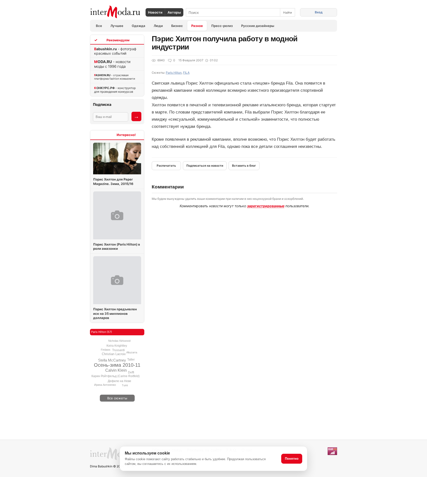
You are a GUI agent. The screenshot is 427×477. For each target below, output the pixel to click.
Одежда (138, 26)
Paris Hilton (174, 72)
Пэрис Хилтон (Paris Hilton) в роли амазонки (116, 246)
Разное (197, 26)
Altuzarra (131, 352)
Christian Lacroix (114, 354)
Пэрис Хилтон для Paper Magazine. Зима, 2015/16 (113, 181)
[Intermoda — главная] (115, 12)
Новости (155, 12)
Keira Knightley (117, 345)
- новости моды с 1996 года (112, 64)
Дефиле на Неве (119, 381)
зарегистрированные (265, 206)
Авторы (174, 12)
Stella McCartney (112, 360)
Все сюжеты (117, 398)
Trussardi (118, 350)
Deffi (131, 372)
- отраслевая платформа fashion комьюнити (114, 76)
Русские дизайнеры (257, 26)
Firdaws (105, 349)
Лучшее (116, 26)
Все (99, 26)
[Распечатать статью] (166, 165)
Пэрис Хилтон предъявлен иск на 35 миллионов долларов (115, 313)
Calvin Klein (116, 370)
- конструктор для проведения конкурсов (115, 89)
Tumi (125, 385)
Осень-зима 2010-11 (117, 365)
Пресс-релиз (222, 26)
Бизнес (177, 26)
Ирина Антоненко (105, 384)
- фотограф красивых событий (115, 51)
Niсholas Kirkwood (119, 340)
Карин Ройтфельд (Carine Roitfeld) (115, 376)
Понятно (292, 458)
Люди (158, 26)
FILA (186, 72)
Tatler (131, 359)
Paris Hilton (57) (101, 332)
